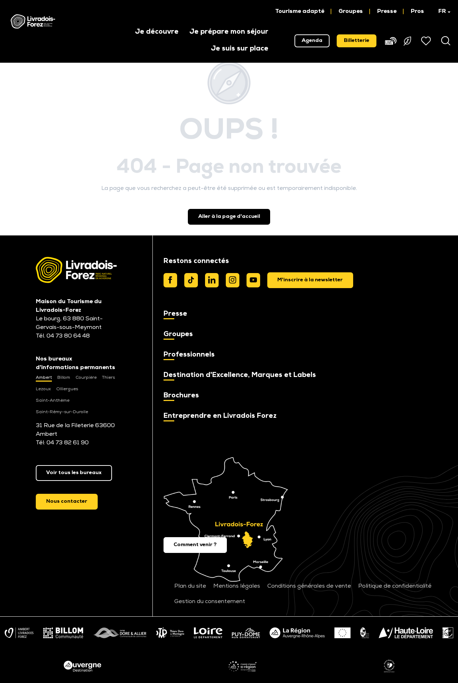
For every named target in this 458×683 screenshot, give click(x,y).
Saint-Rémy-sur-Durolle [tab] (62, 412)
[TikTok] (191, 280)
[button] (441, 11)
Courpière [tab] (86, 378)
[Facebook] (170, 280)
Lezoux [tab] (43, 389)
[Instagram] (232, 280)
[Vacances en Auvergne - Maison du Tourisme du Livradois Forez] (33, 21)
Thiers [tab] (108, 378)
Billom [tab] (63, 378)
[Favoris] (427, 41)
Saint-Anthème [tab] (52, 400)
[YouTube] (253, 280)
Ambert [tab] (44, 378)
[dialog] (310, 280)
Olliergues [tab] (67, 389)
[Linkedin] (212, 280)
